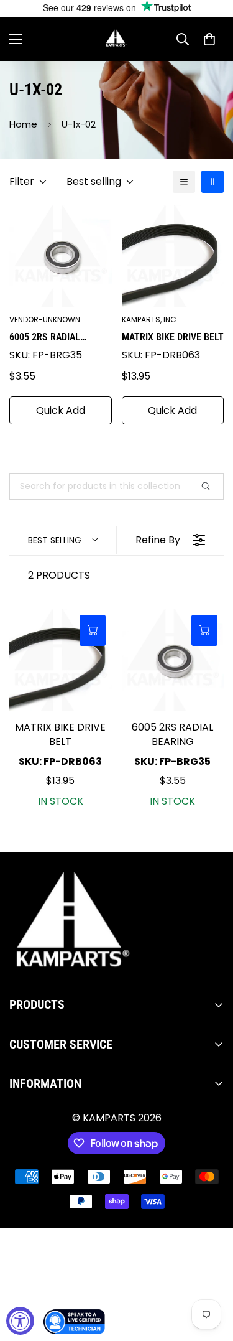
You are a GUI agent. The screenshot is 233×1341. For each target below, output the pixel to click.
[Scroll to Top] (210, 1275)
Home (23, 124)
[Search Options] (211, 486)
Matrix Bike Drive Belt (173, 337)
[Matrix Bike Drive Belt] (60, 660)
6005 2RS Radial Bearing (44, 338)
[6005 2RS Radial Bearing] (173, 660)
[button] (209, 39)
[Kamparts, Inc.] (116, 39)
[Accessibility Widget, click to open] (20, 1321)
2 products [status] (59, 575)
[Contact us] (74, 1322)
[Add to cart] (93, 630)
